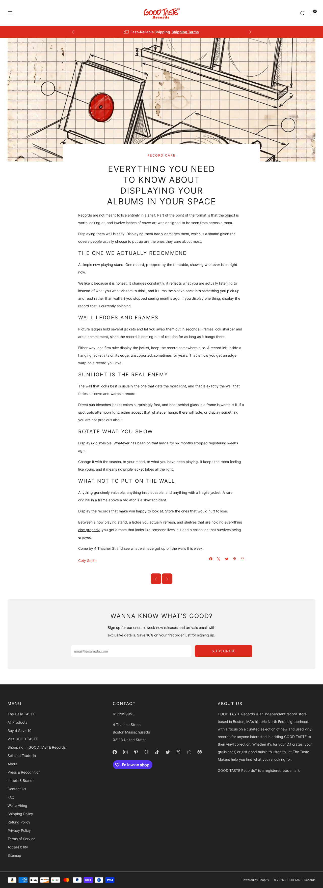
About (12, 764)
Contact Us (17, 789)
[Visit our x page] (178, 752)
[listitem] (162, 32)
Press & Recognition (24, 772)
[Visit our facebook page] (115, 752)
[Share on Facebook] (211, 559)
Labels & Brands (21, 780)
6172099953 (123, 714)
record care (161, 155)
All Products (17, 722)
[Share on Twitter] (227, 559)
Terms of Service (21, 839)
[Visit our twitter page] (168, 752)
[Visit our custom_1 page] (189, 752)
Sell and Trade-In (22, 755)
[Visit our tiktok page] (157, 752)
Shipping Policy (20, 814)
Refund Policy (19, 822)
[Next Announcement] (250, 32)
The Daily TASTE (21, 714)
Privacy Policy (19, 830)
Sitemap (14, 855)
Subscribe (224, 651)
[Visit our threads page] (146, 752)
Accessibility (18, 847)
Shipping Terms (185, 32)
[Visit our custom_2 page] (199, 752)
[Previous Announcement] (73, 32)
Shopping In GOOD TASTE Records (37, 747)
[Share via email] (242, 559)
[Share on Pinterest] (234, 559)
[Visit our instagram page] (125, 752)
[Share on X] (219, 559)
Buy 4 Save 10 (20, 730)
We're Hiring (17, 805)
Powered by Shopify (255, 880)
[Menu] (10, 13)
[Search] (302, 13)
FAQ (11, 797)
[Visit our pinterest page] (136, 752)
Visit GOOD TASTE (23, 739)
